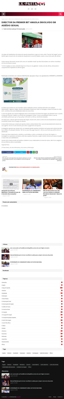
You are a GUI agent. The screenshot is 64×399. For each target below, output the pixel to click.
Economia (32, 333)
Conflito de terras (32, 306)
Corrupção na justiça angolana (32, 317)
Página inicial (4, 19)
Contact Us (60, 397)
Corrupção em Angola (32, 314)
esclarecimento (32, 341)
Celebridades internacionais (8, 367)
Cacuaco (28, 364)
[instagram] (35, 9)
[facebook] (28, 9)
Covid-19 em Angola (32, 320)
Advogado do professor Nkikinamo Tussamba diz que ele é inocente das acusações (11, 192)
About (54, 397)
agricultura (32, 339)
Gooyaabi (18, 397)
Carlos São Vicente (54, 364)
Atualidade (32, 293)
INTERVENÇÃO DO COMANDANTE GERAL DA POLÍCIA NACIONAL (31, 191)
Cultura (32, 325)
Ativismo (32, 290)
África (32, 344)
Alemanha (32, 282)
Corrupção (32, 312)
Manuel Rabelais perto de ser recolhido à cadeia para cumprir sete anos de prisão (31, 255)
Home (50, 397)
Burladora (22, 364)
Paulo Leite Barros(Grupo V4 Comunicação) (14, 29)
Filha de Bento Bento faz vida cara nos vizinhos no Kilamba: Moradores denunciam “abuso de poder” (52, 193)
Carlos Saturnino (44, 364)
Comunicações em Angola (32, 304)
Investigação (35, 353)
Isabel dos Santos (44, 353)
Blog (8, 397)
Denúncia (32, 331)
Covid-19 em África (32, 323)
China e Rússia (32, 298)
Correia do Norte (32, 309)
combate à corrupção (21, 367)
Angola (32, 285)
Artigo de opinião (32, 288)
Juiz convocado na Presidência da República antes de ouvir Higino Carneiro (29, 248)
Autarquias (32, 296)
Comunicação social (32, 301)
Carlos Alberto (35, 364)
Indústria (29, 353)
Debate (32, 328)
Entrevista (32, 336)
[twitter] (32, 9)
